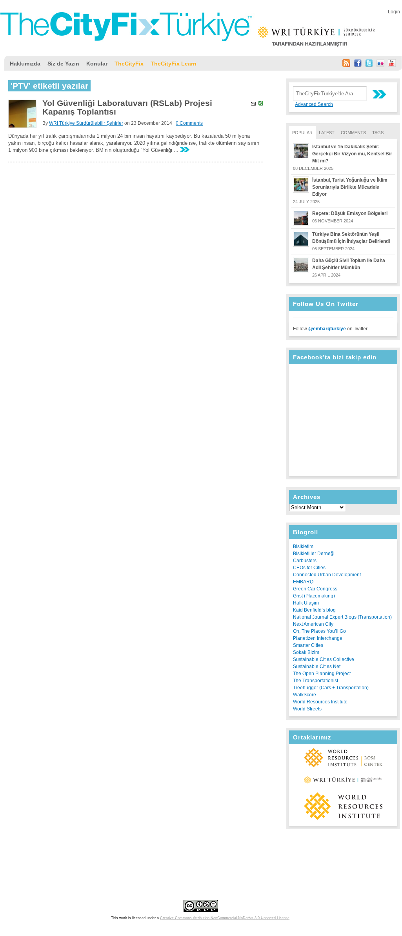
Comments (353, 132)
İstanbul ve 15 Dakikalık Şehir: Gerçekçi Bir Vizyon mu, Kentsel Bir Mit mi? (352, 154)
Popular (302, 132)
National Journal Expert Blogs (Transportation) (342, 617)
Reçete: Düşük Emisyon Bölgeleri (349, 213)
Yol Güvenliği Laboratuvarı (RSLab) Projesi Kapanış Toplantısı (127, 107)
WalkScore (304, 694)
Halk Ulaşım (306, 603)
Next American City (313, 624)
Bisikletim (303, 546)
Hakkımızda (25, 63)
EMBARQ (303, 582)
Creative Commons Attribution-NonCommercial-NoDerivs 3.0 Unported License (224, 918)
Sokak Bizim (306, 652)
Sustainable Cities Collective (323, 659)
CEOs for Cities (309, 567)
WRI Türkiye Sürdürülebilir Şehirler (86, 123)
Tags (378, 132)
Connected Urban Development (327, 574)
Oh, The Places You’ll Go (319, 631)
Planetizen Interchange (317, 638)
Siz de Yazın (63, 63)
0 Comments (189, 123)
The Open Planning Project (322, 673)
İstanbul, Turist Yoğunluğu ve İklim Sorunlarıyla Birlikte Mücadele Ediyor (349, 187)
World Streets (307, 709)
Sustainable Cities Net (316, 666)
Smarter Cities (308, 645)
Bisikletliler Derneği (314, 553)
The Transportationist (315, 680)
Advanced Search (314, 104)
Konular (96, 63)
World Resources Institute (320, 702)
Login (394, 12)
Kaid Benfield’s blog (314, 610)
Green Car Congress (315, 589)
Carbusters (305, 560)
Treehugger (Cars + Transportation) (331, 687)
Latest (327, 132)
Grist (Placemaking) (314, 596)
